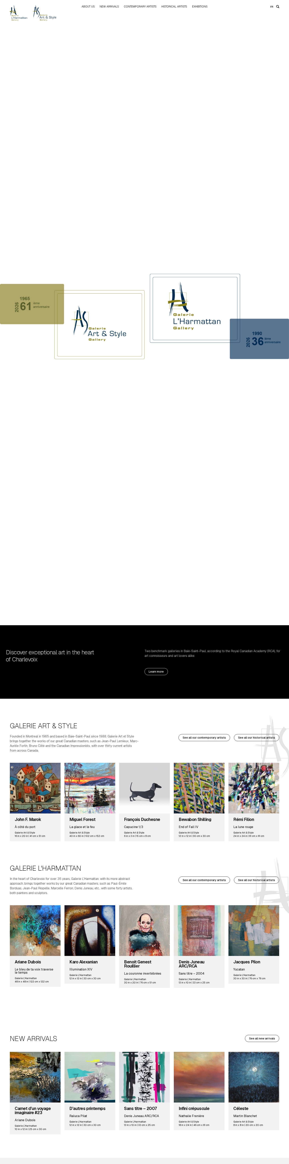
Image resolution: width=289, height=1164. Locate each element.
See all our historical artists (256, 737)
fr (271, 7)
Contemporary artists (140, 6)
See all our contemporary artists (204, 737)
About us (88, 6)
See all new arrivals (262, 1038)
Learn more (156, 671)
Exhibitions (200, 6)
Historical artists (174, 6)
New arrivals (109, 6)
